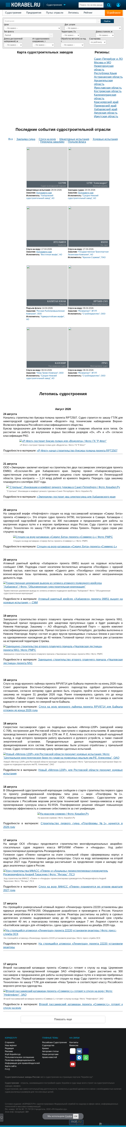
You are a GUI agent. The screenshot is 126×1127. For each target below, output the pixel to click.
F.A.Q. (7, 1069)
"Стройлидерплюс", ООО (93, 314)
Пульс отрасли (54, 12)
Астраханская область (108, 76)
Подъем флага (77, 142)
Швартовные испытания (74, 139)
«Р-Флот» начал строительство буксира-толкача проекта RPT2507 (77, 450)
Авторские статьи (50, 1051)
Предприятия (33, 12)
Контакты (73, 1042)
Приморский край (105, 105)
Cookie (68, 1116)
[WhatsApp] (86, 1057)
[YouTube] (72, 1064)
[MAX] (72, 1057)
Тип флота (9, 31)
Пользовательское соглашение (19, 1057)
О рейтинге (114, 12)
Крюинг (45, 1048)
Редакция (9, 1048)
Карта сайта (10, 1066)
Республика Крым (105, 73)
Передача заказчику (52, 142)
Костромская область (108, 91)
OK (75, 1116)
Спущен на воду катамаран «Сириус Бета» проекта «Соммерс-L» (77, 546)
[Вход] (118, 5)
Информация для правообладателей (22, 1063)
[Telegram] (79, 1057)
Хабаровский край (105, 109)
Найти (107, 21)
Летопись (73, 12)
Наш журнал (11, 1045)
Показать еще (63, 1019)
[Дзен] (72, 1051)
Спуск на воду (47, 139)
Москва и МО (102, 62)
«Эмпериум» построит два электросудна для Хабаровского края (76, 496)
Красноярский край (106, 102)
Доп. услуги (70, 24)
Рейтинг (88, 12)
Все (10, 139)
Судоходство (48, 1045)
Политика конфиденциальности (20, 1060)
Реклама (9, 1051)
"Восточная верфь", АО (51, 254)
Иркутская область (106, 116)
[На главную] (23, 5)
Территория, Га (68, 31)
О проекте (9, 1042)
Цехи (6, 24)
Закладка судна (25, 139)
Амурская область (105, 112)
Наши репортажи (50, 1054)
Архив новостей (49, 1057)
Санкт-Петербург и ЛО (108, 58)
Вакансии (73, 1045)
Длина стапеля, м (104, 31)
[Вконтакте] (79, 1051)
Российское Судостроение (54, 1042)
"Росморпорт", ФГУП (87, 311)
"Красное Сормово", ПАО (93, 257)
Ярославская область (108, 87)
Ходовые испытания (105, 139)
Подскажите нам (44, 193)
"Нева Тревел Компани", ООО (49, 373)
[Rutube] (86, 1051)
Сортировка (94, 39)
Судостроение (13, 12)
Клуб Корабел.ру (13, 1054)
